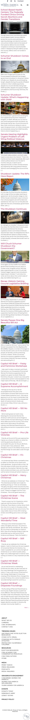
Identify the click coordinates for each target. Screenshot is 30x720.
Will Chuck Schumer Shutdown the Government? (11, 245)
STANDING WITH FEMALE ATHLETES (11, 640)
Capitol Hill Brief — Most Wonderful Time (13, 519)
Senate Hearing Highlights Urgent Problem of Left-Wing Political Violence (14, 136)
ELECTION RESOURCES (10, 650)
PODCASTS (6, 669)
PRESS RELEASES (8, 667)
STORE (4, 658)
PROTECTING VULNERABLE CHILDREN (11, 643)
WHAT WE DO (7, 620)
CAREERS (5, 622)
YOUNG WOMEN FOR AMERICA (13, 685)
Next (26, 607)
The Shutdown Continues (14, 209)
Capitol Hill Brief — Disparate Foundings (11, 584)
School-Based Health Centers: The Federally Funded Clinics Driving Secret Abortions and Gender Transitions (12, 14)
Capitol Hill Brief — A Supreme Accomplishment (14, 385)
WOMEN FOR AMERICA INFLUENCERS (10, 682)
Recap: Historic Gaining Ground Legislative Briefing (14, 282)
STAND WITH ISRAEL (9, 637)
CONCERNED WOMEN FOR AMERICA (11, 678)
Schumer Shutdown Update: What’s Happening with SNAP (14, 97)
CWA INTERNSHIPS (9, 624)
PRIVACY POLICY (8, 699)
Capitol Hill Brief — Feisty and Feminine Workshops (14, 364)
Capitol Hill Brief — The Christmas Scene (12, 496)
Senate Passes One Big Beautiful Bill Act (12, 321)
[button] (27, 5)
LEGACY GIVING (7, 695)
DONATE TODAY (7, 691)
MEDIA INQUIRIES (8, 671)
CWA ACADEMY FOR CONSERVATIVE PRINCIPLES (12, 653)
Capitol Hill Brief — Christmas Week (10, 562)
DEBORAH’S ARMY (8, 693)
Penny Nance (7, 665)
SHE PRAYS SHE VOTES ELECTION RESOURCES (14, 634)
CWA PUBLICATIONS (9, 656)
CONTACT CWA (7, 627)
